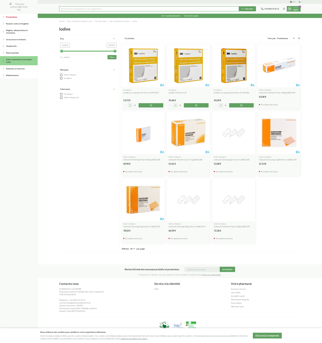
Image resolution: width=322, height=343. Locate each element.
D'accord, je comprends (267, 335)
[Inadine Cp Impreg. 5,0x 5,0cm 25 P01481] (233, 65)
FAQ (156, 289)
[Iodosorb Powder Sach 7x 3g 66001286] (188, 132)
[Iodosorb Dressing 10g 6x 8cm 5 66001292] (143, 199)
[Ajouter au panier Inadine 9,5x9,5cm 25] (196, 105)
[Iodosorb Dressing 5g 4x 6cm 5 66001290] (233, 132)
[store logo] (19, 6)
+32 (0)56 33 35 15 (77, 300)
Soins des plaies (101, 21)
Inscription (227, 269)
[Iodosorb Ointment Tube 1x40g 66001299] (278, 65)
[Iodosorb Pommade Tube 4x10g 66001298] (143, 132)
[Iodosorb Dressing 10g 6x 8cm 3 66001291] (188, 199)
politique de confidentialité (211, 275)
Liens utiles (235, 292)
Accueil (61, 21)
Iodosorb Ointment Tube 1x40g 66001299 (277, 92)
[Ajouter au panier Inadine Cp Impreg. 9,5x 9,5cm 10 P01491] (151, 105)
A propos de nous (238, 289)
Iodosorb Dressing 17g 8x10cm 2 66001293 (278, 159)
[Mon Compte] (284, 9)
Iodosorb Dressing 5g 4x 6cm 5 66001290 (232, 159)
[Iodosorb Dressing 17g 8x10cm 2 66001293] (278, 132)
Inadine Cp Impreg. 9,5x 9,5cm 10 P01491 (141, 92)
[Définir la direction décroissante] (299, 38)
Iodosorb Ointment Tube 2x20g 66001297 (232, 226)
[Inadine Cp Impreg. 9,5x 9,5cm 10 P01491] (143, 65)
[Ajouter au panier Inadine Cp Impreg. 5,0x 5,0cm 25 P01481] (241, 105)
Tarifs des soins (237, 306)
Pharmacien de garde (240, 299)
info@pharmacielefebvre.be (79, 303)
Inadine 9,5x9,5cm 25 (178, 92)
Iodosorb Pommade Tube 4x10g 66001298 (141, 159)
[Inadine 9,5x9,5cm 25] (188, 65)
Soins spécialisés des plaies (120, 21)
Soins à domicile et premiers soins (79, 21)
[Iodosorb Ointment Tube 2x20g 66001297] (233, 199)
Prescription (236, 303)
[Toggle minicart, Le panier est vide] (289, 9)
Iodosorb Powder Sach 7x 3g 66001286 (186, 159)
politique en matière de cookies (134, 338)
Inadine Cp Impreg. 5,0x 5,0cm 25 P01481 (231, 92)
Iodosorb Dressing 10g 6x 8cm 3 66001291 (187, 226)
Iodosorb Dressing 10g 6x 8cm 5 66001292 (141, 226)
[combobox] (149, 8)
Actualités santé (238, 296)
